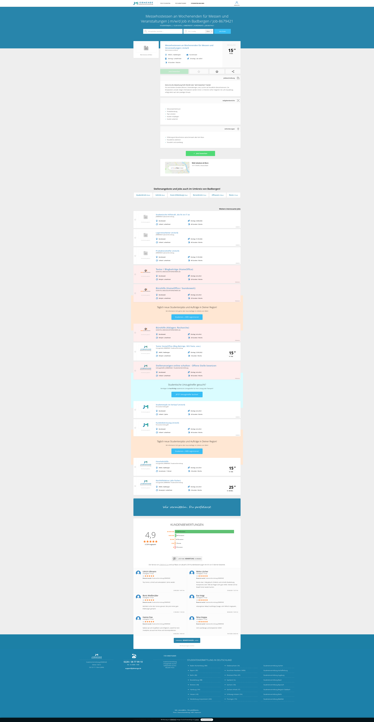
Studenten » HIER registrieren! (187, 317)
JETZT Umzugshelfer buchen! (187, 394)
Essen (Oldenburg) (178, 195)
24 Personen (179, 539)
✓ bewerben (200, 153)
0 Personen (179, 547)
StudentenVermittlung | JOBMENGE (143, 3)
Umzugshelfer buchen (170, 664)
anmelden (237, 5)
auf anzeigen (177, 168)
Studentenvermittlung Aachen (273, 666)
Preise (174, 712)
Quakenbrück (143, 195)
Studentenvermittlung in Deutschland (209, 660)
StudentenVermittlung (170, 662)
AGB (192, 712)
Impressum (198, 712)
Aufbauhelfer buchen (170, 665)
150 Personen (180, 535)
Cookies (196, 719)
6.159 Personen (180, 531)
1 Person (178, 543)
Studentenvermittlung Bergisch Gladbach (276, 689)
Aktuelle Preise (169, 667)
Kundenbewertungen (187, 525)
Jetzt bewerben (174, 71)
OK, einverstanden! (207, 719)
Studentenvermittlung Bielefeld (273, 699)
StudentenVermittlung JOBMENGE (187, 507)
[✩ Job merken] (198, 71)
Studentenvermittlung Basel (272, 680)
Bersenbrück (199, 195)
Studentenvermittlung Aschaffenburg (275, 670)
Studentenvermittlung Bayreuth (273, 685)
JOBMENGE (173, 719)
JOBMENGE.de (164, 565)
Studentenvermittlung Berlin (272, 694)
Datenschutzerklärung (184, 712)
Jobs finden (222, 31)
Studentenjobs (177, 307)
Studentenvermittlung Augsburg (273, 675)
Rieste (233, 195)
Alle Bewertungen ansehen (187, 646)
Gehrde (160, 195)
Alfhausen (218, 195)
